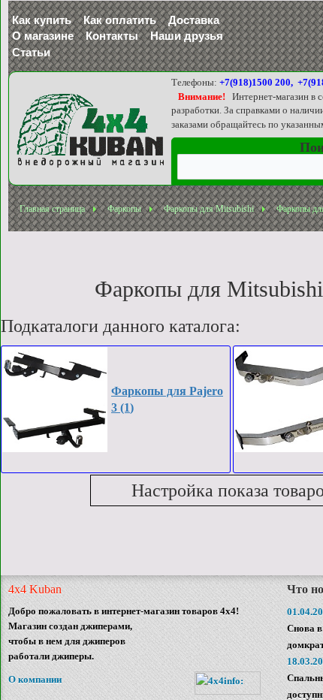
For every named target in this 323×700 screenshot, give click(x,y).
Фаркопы (124, 209)
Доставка (193, 20)
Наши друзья (186, 35)
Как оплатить (119, 20)
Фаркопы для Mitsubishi (209, 209)
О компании (35, 679)
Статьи (31, 52)
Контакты (112, 35)
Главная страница (52, 209)
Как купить (41, 20)
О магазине (43, 35)
